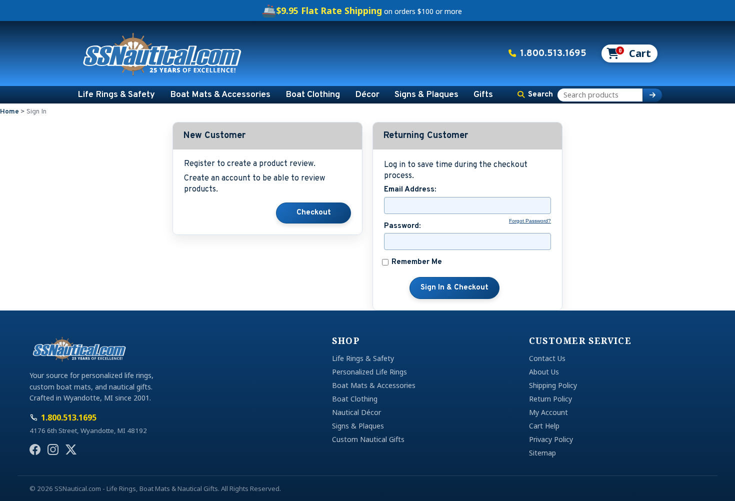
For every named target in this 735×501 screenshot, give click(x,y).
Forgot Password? (530, 221)
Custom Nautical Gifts (368, 439)
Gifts (483, 94)
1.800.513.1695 (553, 54)
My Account (548, 412)
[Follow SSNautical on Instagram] (53, 449)
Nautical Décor (356, 412)
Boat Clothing (313, 94)
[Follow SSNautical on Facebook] (35, 449)
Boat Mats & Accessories (220, 94)
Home (9, 112)
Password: (402, 226)
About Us (544, 371)
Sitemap (542, 453)
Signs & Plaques (426, 94)
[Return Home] (163, 53)
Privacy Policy (551, 439)
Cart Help (544, 425)
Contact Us (547, 358)
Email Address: (410, 190)
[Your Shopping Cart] (628, 53)
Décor (367, 94)
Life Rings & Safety (116, 94)
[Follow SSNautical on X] (71, 449)
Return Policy (550, 399)
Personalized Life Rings (369, 371)
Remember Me (417, 262)
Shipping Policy (553, 385)
